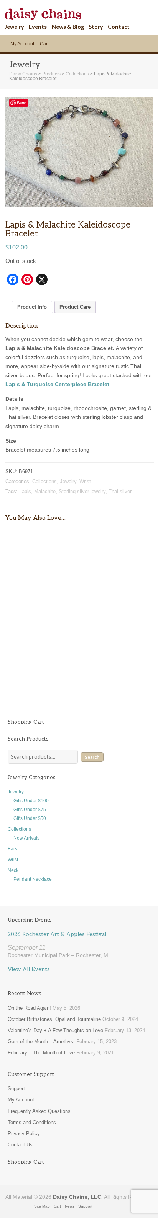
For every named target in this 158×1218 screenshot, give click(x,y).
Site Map (42, 1206)
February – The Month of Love (41, 1053)
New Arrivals (26, 838)
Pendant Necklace (32, 879)
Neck (13, 870)
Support (16, 1088)
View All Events (29, 969)
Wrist (85, 481)
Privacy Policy (24, 1133)
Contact (119, 26)
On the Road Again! (29, 1008)
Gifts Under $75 (29, 809)
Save (21, 102)
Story (96, 26)
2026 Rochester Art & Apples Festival (57, 934)
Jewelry (14, 26)
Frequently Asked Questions (39, 1111)
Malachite (45, 491)
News (69, 1206)
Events (38, 26)
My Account (22, 44)
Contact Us (20, 1145)
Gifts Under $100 (31, 800)
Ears (12, 849)
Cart (44, 44)
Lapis (25, 491)
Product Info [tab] (32, 307)
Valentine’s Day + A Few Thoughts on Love (55, 1030)
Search (92, 757)
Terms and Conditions (32, 1122)
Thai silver (120, 491)
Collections (44, 481)
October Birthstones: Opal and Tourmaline (54, 1019)
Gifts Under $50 (29, 818)
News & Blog (68, 26)
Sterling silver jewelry (82, 491)
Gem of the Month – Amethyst (41, 1041)
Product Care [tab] (75, 307)
